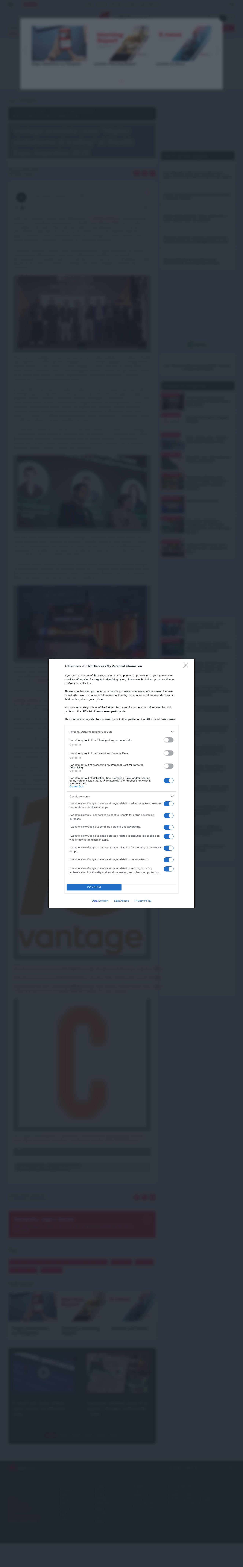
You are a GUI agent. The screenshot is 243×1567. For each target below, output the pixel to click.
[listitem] (121, 732)
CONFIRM (94, 887)
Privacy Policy (143, 900)
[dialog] (121, 783)
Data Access (121, 900)
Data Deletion (100, 900)
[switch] (169, 739)
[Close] (187, 666)
